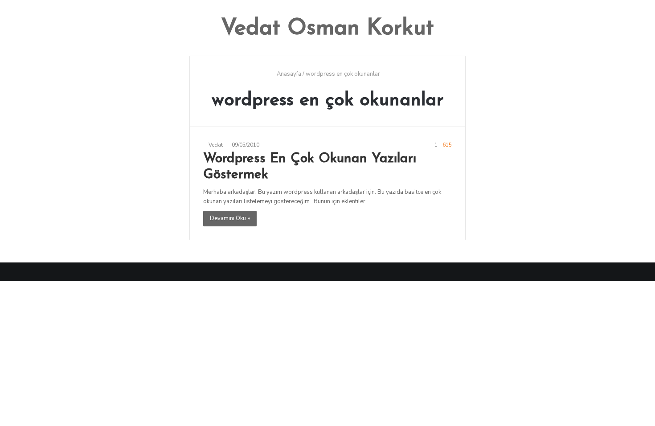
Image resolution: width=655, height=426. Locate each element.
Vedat (216, 144)
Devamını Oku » (230, 218)
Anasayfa (288, 74)
